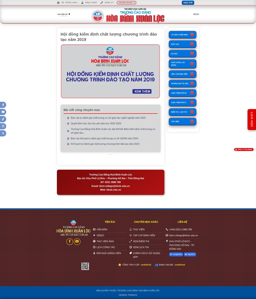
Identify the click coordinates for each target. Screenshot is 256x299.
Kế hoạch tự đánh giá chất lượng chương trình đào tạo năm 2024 (105, 144)
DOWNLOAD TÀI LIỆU (179, 83)
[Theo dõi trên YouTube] (77, 241)
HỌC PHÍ (188, 2)
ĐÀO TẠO (175, 44)
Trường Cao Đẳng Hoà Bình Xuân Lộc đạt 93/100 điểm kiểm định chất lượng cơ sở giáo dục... (113, 131)
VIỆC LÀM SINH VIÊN (179, 74)
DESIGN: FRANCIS (128, 295)
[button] (196, 14)
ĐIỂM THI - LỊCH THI (179, 112)
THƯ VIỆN (175, 121)
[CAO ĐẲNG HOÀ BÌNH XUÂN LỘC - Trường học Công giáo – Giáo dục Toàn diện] (128, 15)
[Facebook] (3, 105)
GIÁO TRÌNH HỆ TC (178, 102)
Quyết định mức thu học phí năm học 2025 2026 (96, 123)
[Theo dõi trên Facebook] (69, 241)
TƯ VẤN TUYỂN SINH (179, 35)
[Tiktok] (3, 119)
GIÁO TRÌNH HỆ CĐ (179, 93)
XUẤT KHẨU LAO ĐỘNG (178, 64)
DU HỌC (174, 54)
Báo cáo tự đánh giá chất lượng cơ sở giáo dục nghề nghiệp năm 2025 (108, 118)
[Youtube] (3, 112)
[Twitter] (3, 133)
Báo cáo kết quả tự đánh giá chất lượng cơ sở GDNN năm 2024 (104, 138)
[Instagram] (3, 126)
